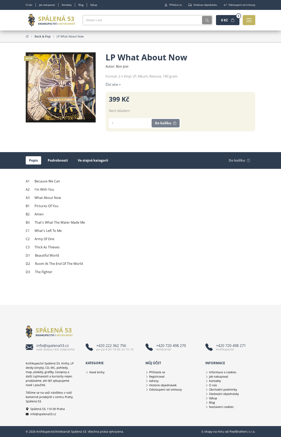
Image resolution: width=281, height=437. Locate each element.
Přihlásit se (175, 5)
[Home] (27, 36)
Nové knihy (97, 372)
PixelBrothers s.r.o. (242, 431)
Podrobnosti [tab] (58, 160)
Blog (81, 5)
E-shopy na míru (213, 431)
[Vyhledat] (207, 20)
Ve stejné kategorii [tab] (93, 160)
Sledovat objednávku (205, 5)
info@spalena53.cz (43, 414)
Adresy (154, 381)
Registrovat (157, 376)
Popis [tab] (33, 160)
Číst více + (113, 84)
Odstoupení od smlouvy (242, 5)
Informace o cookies (222, 372)
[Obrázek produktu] (61, 87)
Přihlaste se (157, 372)
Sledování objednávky (224, 394)
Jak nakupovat (47, 5)
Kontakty (67, 5)
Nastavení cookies (221, 407)
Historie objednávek (162, 385)
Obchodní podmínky (223, 389)
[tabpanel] (140, 226)
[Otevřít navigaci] (249, 20)
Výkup (93, 5)
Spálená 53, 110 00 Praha (47, 409)
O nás (29, 5)
